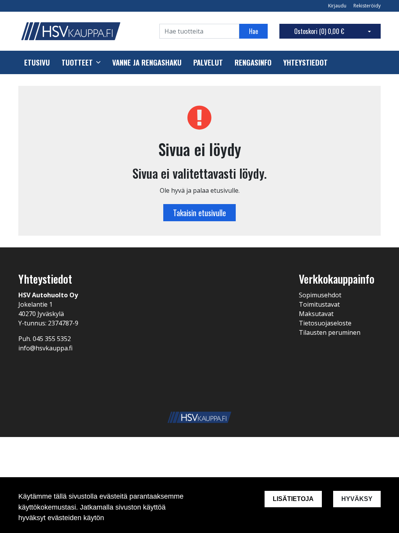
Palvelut (208, 62)
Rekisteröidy (367, 5)
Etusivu (37, 62)
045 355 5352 (52, 338)
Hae (253, 31)
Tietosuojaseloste (325, 323)
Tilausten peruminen (329, 332)
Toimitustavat (319, 304)
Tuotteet (77, 62)
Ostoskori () (319, 31)
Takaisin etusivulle (199, 213)
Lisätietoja (293, 499)
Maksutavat (316, 313)
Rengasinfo (253, 62)
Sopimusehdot (320, 295)
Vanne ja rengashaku (147, 62)
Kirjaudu (338, 5)
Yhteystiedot (305, 62)
